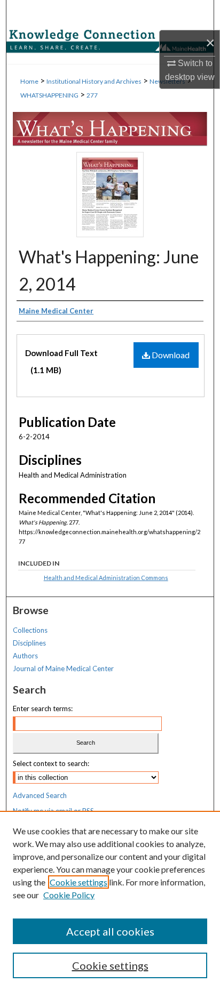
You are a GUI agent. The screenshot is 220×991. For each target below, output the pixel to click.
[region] (110, 901)
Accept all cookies (110, 931)
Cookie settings (78, 882)
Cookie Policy (69, 895)
